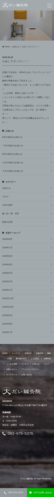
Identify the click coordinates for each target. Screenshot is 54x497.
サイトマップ (11, 375)
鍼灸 (49, 353)
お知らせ (15, 47)
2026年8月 (7, 239)
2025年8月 (7, 324)
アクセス (24, 364)
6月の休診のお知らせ (12, 154)
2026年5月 (7, 264)
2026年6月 (7, 256)
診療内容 (39, 353)
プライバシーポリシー (30, 369)
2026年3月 (7, 281)
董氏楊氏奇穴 (21, 359)
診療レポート (11, 369)
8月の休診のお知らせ (12, 137)
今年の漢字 (7, 205)
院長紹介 (28, 353)
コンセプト (16, 353)
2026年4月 (7, 273)
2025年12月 (8, 298)
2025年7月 (7, 332)
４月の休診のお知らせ (12, 171)
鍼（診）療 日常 (10, 213)
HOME (5, 353)
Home (7, 47)
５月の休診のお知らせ (12, 162)
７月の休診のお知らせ (12, 145)
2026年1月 (7, 290)
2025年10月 (8, 307)
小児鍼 (9, 359)
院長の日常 (7, 222)
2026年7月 (7, 247)
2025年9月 (7, 315)
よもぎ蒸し (35, 359)
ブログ (5, 196)
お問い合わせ (26, 375)
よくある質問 (11, 364)
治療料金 (47, 359)
